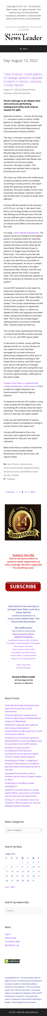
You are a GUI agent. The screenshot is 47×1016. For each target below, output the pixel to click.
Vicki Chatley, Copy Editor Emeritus (23, 652)
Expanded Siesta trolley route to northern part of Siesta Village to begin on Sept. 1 (23, 776)
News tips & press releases (23, 634)
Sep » (12, 886)
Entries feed (10, 937)
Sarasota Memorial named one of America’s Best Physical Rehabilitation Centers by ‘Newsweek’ (23, 718)
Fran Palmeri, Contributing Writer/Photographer (24, 643)
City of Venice (12, 464)
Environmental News (13, 467)
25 (39, 876)
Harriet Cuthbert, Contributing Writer (23, 655)
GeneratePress (31, 1012)
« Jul (7, 886)
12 (7, 871)
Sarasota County (11, 471)
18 (39, 871)
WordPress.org (12, 945)
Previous (9, 491)
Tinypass (10, 478)
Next (33, 491)
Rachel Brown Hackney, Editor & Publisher (23, 640)
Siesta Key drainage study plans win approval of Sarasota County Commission (22, 708)
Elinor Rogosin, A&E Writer (23, 646)
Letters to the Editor (23, 665)
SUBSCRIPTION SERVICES (23, 637)
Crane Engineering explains (26, 232)
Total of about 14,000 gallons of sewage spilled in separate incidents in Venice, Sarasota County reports (23, 79)
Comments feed (12, 941)
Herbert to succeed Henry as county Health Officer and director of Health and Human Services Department (22, 792)
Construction (26, 464)
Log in (8, 934)
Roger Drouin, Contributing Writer (23, 659)
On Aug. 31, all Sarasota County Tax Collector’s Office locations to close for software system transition (23, 802)
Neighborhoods (31, 467)
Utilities (15, 475)
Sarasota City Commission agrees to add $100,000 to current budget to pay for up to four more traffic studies (23, 740)
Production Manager (23, 668)
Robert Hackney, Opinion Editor (23, 649)
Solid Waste (25, 471)
